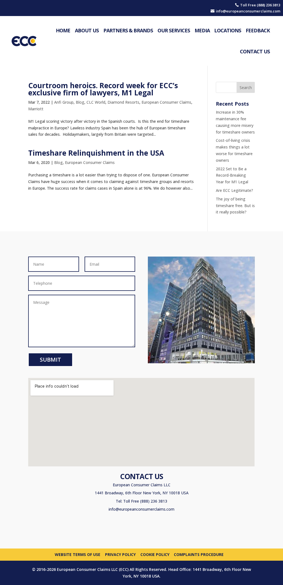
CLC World (96, 102)
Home (63, 30)
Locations (227, 30)
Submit (50, 359)
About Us (87, 30)
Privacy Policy (120, 554)
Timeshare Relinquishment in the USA (96, 153)
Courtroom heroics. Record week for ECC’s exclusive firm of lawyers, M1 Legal (103, 89)
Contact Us (255, 51)
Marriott (35, 108)
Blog (80, 102)
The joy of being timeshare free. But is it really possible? (235, 205)
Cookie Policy (154, 554)
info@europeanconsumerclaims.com (141, 509)
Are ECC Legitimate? (234, 190)
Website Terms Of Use (77, 554)
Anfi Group (64, 102)
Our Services (174, 30)
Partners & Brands (128, 30)
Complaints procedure (199, 554)
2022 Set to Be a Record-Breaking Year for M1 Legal (232, 175)
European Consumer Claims (166, 102)
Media (202, 30)
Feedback (258, 30)
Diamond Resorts (123, 102)
